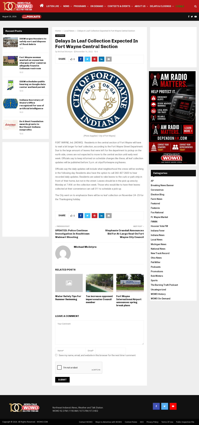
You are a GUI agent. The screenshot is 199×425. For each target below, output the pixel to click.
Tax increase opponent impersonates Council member (99, 299)
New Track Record (160, 253)
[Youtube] (173, 406)
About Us (140, 6)
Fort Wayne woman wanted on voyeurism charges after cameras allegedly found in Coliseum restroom (32, 63)
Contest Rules (131, 422)
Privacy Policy (152, 422)
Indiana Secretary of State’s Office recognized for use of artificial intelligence (31, 104)
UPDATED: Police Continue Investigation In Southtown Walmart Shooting (72, 234)
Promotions (157, 271)
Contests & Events (119, 6)
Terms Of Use (167, 422)
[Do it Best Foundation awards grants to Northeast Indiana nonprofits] (10, 125)
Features (155, 208)
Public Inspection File (185, 422)
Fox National (157, 212)
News (66, 6)
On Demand (96, 6)
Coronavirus (157, 190)
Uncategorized (158, 289)
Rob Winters (157, 276)
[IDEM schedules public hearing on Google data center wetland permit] (10, 85)
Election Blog (157, 194)
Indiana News (157, 235)
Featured (155, 203)
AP (152, 181)
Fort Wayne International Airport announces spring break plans (128, 301)
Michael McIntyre (65, 52)
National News (158, 249)
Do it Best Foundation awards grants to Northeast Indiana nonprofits (31, 125)
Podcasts (156, 267)
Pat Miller (155, 262)
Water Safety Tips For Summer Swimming (68, 298)
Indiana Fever (158, 230)
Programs (80, 6)
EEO (142, 422)
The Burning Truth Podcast (164, 285)
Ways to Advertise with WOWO (108, 422)
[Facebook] (156, 406)
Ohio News (156, 258)
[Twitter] (164, 406)
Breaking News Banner (162, 185)
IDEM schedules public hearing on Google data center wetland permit (32, 84)
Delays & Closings (160, 6)
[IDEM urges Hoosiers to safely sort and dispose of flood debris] (10, 42)
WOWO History (158, 294)
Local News (60, 35)
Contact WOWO (86, 422)
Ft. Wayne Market (159, 217)
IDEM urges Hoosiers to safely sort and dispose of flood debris (32, 41)
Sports (154, 280)
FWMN (154, 221)
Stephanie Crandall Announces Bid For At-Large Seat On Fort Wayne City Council (124, 234)
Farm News (156, 199)
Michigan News (158, 244)
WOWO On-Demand (160, 298)
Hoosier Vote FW (159, 226)
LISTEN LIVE (52, 6)
